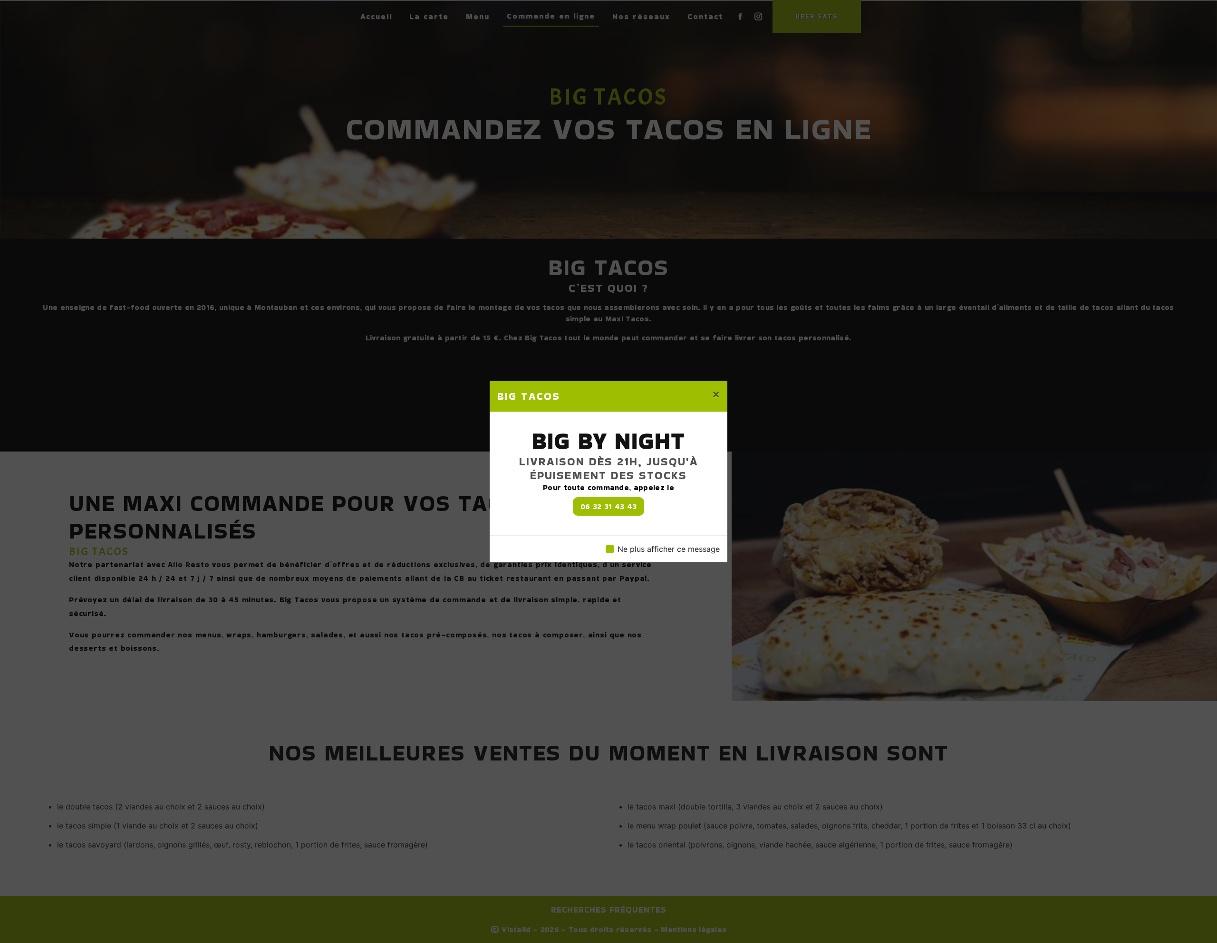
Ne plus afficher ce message (669, 549)
